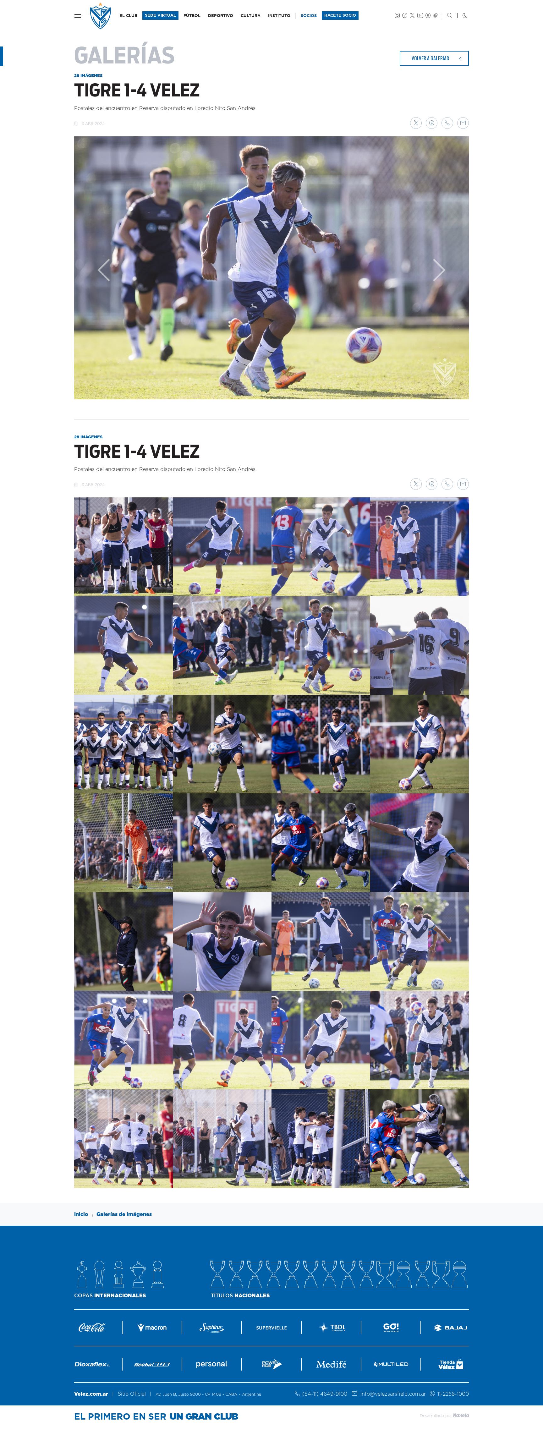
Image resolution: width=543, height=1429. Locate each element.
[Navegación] (77, 16)
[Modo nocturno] (460, 16)
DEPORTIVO (220, 16)
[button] (416, 123)
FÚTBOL (192, 16)
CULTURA (251, 16)
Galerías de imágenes (124, 1214)
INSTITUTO (279, 16)
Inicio (81, 1214)
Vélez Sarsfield (101, 16)
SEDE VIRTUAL (160, 16)
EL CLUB (128, 16)
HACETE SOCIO (340, 16)
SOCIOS (309, 16)
